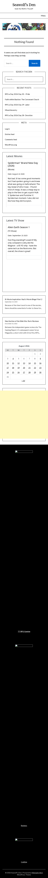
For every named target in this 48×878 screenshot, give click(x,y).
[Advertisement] (24, 415)
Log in (7, 129)
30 (40, 372)
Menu (43, 15)
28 (29, 372)
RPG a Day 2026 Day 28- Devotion (19, 115)
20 (24, 368)
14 (29, 363)
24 (8, 372)
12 (18, 363)
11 (13, 363)
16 (40, 363)
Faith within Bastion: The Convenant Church (22, 99)
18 (13, 368)
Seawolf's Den (24, 5)
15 (35, 363)
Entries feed (9, 134)
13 (24, 363)
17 (8, 368)
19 (18, 368)
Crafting (24, 862)
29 (35, 372)
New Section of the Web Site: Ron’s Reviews (22, 321)
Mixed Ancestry (11, 110)
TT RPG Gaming (24, 631)
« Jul (23, 381)
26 (18, 372)
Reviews (24, 826)
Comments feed (11, 139)
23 (40, 368)
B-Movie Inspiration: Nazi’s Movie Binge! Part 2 (23, 299)
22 (35, 368)
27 (24, 372)
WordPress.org (11, 145)
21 (29, 368)
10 (8, 363)
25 (13, 372)
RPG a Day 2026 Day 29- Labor (17, 105)
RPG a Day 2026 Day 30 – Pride (17, 94)
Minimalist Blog (37, 873)
